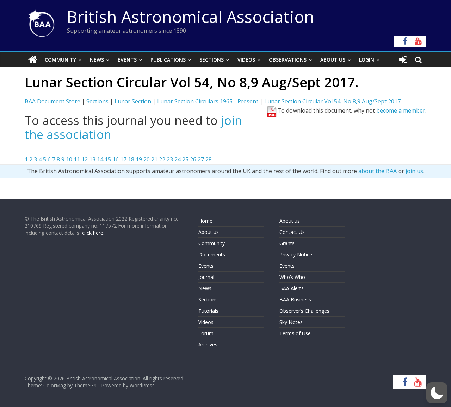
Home (205, 220)
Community (60, 59)
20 (146, 159)
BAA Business (295, 299)
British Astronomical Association (190, 16)
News (97, 59)
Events (127, 59)
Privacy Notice (295, 254)
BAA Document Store (52, 101)
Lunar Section (133, 101)
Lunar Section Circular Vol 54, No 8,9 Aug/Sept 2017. (333, 101)
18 (131, 159)
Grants (287, 243)
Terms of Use (295, 333)
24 (177, 159)
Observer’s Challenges (304, 310)
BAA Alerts (291, 288)
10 (69, 159)
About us (208, 232)
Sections (211, 59)
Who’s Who (292, 277)
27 (201, 159)
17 (123, 159)
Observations (288, 59)
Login (366, 59)
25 (185, 159)
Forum (206, 333)
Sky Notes (291, 322)
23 (170, 159)
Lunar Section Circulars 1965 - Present (207, 101)
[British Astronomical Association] (33, 59)
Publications (168, 59)
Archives (207, 344)
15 (108, 159)
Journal (206, 277)
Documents (211, 254)
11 (77, 159)
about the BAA (377, 171)
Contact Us (292, 232)
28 (208, 159)
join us (414, 171)
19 (139, 159)
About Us (332, 59)
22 (162, 159)
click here (92, 232)
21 (154, 159)
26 (193, 159)
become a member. (401, 110)
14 (100, 159)
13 (92, 159)
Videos (246, 59)
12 (84, 159)
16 (115, 159)
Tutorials (208, 310)
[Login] (403, 59)
